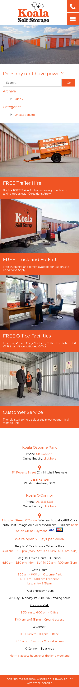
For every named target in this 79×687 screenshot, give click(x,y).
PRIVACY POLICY (62, 679)
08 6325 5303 (44, 501)
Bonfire (46, 683)
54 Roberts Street (24, 472)
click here (50, 458)
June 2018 (22, 99)
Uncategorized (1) (26, 115)
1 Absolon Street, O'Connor (20, 520)
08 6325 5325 (44, 454)
